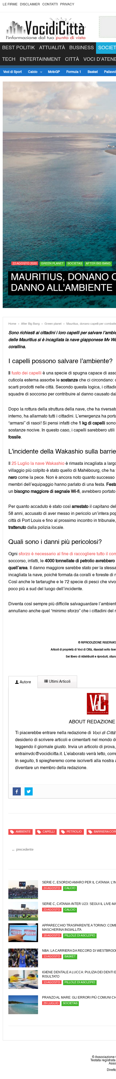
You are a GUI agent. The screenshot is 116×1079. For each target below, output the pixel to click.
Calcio (31, 72)
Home (12, 324)
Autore (25, 682)
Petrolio (74, 831)
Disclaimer (30, 4)
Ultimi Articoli (59, 682)
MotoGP (54, 72)
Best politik (18, 47)
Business (81, 47)
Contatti (50, 4)
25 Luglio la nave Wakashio (38, 464)
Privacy (67, 4)
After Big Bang (98, 263)
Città (72, 59)
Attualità (52, 47)
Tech (8, 59)
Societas (74, 263)
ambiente (23, 831)
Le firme (10, 4)
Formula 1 (73, 72)
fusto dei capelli (27, 373)
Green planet (52, 263)
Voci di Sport (12, 72)
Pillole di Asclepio (79, 935)
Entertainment (40, 59)
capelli (48, 831)
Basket (93, 72)
